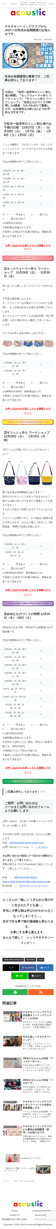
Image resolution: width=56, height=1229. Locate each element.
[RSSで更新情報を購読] (41, 992)
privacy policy (41, 1215)
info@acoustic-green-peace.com (26, 842)
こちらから (42, 847)
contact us (14, 1215)
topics (41, 960)
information (30, 960)
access (14, 1210)
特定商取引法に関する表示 (14, 1219)
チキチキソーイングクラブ (33, 885)
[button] (36, 975)
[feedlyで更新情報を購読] (15, 992)
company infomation (41, 1210)
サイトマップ (41, 1219)
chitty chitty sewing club (13, 960)
